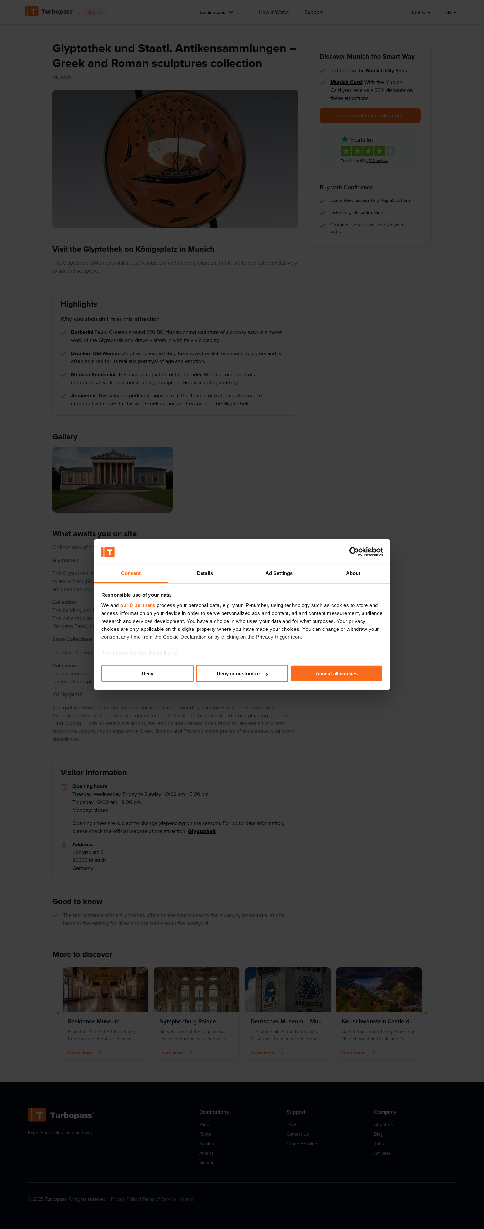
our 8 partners (137, 605)
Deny (147, 673)
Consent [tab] (131, 573)
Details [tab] (205, 573)
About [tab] (353, 573)
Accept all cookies (337, 673)
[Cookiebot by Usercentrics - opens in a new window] (354, 552)
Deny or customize (238, 673)
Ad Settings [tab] (279, 573)
